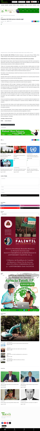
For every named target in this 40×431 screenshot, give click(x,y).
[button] (5, 430)
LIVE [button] (28, 1)
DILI (2, 17)
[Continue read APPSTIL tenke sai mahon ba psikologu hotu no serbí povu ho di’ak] (3, 355)
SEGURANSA (22, 5)
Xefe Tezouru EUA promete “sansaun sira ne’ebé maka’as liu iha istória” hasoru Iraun (20, 170)
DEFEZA (17, 5)
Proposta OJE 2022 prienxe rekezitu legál (7, 124)
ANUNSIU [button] (15, 1)
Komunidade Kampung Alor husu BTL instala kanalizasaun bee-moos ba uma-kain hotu (6, 170)
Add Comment (4, 195)
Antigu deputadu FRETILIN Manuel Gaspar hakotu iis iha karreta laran (29, 385)
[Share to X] (35, 21)
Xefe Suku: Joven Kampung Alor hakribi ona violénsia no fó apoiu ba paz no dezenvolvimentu (33, 170)
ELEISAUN (10, 5)
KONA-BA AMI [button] (22, 1)
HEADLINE (9, 353)
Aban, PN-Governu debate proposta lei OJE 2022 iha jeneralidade (21, 58)
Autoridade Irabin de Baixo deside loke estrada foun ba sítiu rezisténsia (14, 336)
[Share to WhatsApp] (37, 21)
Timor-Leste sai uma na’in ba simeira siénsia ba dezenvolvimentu (17, 343)
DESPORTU (34, 5)
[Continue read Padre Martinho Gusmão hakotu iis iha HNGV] (20, 149)
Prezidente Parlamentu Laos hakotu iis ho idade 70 (29, 402)
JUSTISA (25, 5)
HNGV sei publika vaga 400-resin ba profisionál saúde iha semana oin (10, 385)
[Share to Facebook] (32, 21)
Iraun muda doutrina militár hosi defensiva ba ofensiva (5, 156)
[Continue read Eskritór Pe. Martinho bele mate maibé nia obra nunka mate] (3, 350)
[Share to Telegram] (38, 21)
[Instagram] (34, 21)
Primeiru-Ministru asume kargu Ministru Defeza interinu (10, 402)
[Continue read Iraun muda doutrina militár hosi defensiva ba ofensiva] (6, 149)
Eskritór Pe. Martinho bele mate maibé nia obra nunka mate (16, 348)
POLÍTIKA (14, 5)
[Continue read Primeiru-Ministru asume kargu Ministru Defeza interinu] (10, 394)
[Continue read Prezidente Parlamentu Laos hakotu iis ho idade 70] (30, 394)
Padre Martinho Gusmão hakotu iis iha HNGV (19, 156)
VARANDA (2, 5)
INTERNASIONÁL (17, 167)
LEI (28, 5)
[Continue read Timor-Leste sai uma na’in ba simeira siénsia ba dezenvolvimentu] (3, 344)
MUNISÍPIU (6, 5)
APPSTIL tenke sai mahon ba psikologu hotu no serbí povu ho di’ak (17, 355)
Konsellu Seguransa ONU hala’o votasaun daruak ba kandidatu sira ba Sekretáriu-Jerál (33, 156)
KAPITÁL (30, 5)
